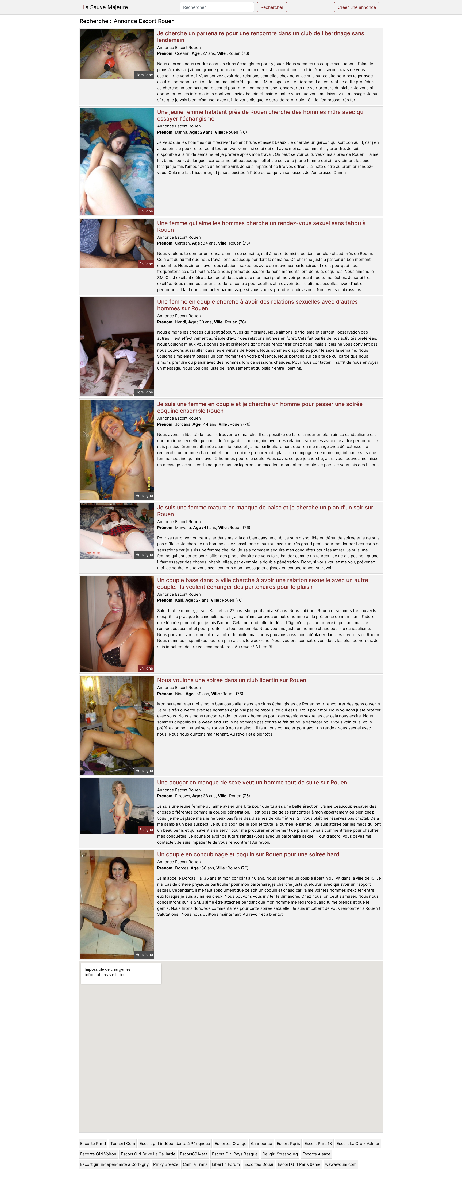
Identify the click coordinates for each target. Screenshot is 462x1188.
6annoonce (261, 1143)
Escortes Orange (231, 1143)
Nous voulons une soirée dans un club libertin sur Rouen (231, 680)
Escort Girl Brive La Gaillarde (148, 1153)
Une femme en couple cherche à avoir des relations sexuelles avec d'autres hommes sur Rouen (257, 305)
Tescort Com (122, 1143)
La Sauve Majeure (105, 7)
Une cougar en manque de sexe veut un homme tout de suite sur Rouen (252, 782)
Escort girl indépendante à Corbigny (114, 1164)
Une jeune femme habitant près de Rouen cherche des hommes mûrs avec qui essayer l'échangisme (261, 115)
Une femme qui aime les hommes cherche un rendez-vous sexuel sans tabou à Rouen (261, 226)
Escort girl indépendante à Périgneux (175, 1143)
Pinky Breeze (165, 1164)
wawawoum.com (340, 1164)
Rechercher (272, 7)
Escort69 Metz (193, 1153)
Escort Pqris (288, 1143)
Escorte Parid (93, 1143)
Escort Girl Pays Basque (235, 1153)
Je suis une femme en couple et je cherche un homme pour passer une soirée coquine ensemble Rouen (260, 407)
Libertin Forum (226, 1164)
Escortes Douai (258, 1164)
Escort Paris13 (318, 1143)
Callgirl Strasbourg (280, 1153)
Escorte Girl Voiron (98, 1153)
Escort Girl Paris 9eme (299, 1164)
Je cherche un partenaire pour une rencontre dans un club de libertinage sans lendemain (260, 36)
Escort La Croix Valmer (358, 1143)
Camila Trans (195, 1164)
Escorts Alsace (316, 1153)
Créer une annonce (357, 7)
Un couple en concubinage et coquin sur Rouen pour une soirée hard (248, 854)
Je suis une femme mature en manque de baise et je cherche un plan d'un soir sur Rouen (265, 510)
